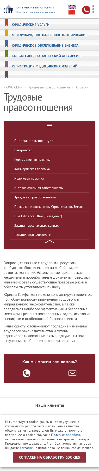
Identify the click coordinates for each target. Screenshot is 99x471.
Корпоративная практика (32, 159)
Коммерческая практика (32, 169)
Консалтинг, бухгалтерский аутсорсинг (47, 56)
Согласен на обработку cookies (49, 457)
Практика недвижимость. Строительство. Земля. (48, 206)
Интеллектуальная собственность (38, 188)
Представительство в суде (34, 140)
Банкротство (23, 150)
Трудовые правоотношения (49, 87)
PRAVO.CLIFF (13, 87)
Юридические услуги (31, 25)
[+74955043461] (27, 373)
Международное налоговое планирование (49, 35)
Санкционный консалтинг (32, 235)
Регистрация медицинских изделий (44, 66)
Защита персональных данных (36, 225)
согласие (26, 448)
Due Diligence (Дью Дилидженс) (38, 216)
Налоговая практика (29, 178)
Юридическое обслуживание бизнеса (45, 45)
